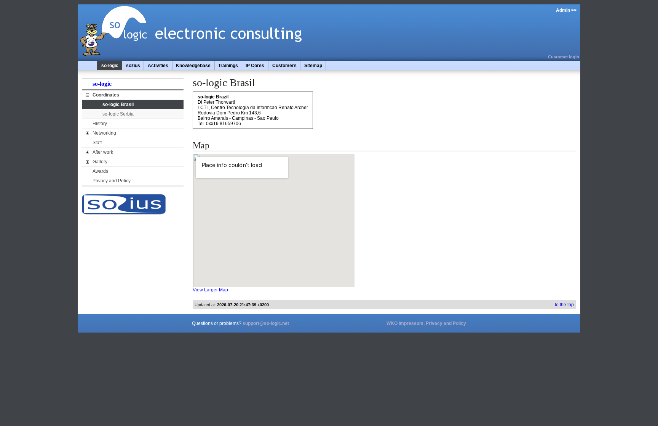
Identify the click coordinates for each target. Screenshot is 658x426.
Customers (284, 65)
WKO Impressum (404, 323)
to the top (564, 304)
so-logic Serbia (118, 114)
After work (103, 152)
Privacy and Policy (112, 180)
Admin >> (566, 10)
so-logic (109, 65)
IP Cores (255, 65)
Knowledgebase (193, 65)
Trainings (228, 65)
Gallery (100, 161)
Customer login (563, 57)
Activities (158, 65)
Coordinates (106, 95)
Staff (97, 142)
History (100, 123)
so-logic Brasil (118, 104)
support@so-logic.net (266, 323)
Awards (100, 171)
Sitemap (313, 65)
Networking (104, 133)
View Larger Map (210, 290)
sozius (133, 65)
